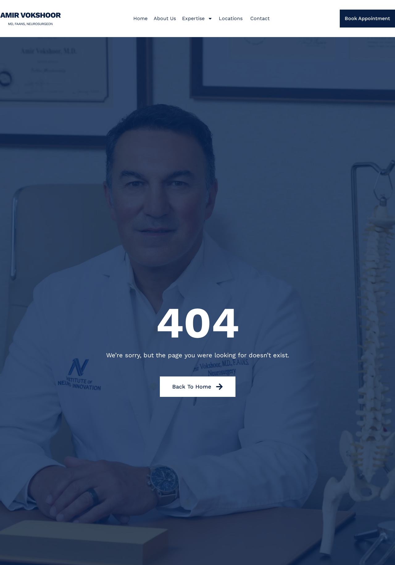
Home (140, 18)
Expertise (193, 18)
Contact (260, 18)
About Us (165, 18)
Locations (231, 18)
